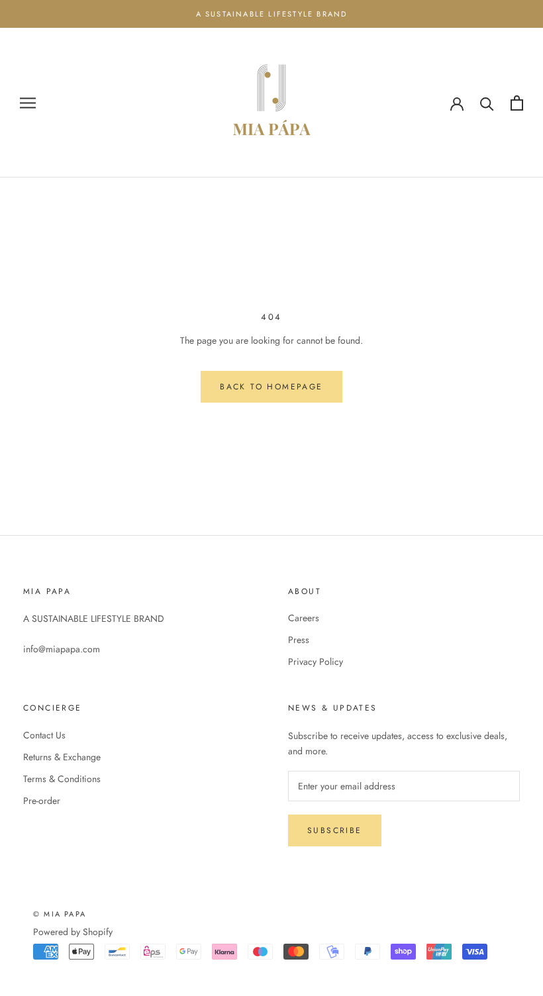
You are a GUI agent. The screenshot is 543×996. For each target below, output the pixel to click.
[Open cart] (517, 103)
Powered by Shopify (73, 931)
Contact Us (44, 735)
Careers (303, 617)
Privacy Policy (315, 661)
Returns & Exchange (62, 757)
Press (298, 639)
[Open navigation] (28, 103)
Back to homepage (271, 387)
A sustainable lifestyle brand (272, 14)
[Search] (487, 103)
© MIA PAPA (59, 914)
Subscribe (334, 830)
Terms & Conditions (62, 778)
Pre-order (41, 800)
